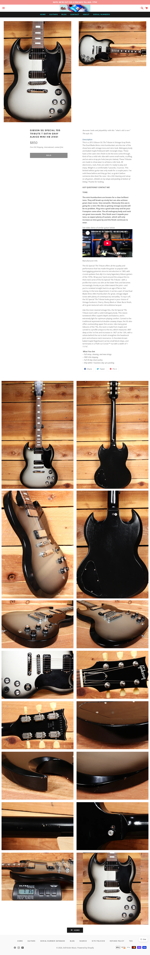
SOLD (48, 155)
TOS (131, 941)
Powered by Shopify (85, 948)
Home (43, 14)
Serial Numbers (101, 14)
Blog (64, 14)
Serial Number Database (52, 941)
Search (83, 941)
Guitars (53, 14)
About (86, 14)
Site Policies (98, 941)
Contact (74, 14)
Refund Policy (117, 941)
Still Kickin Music (70, 948)
